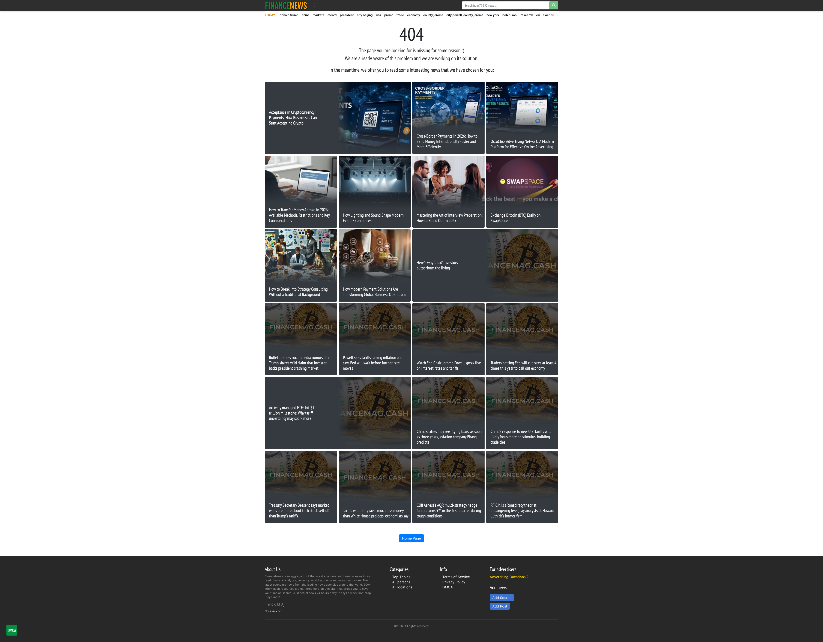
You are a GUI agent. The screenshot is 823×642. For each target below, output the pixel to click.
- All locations (401, 587)
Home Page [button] (411, 538)
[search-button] (553, 5)
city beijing (365, 15)
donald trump (289, 15)
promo (388, 15)
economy (413, 15)
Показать (271, 611)
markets (318, 15)
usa (378, 15)
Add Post (499, 606)
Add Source (501, 597)
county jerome (433, 15)
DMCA (447, 587)
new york (493, 15)
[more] (315, 5)
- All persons (400, 582)
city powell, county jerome (464, 15)
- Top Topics (400, 577)
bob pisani (509, 15)
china (305, 15)
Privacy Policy (453, 582)
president (347, 15)
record (332, 15)
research (527, 15)
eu (538, 15)
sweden (548, 15)
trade (400, 15)
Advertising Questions (508, 577)
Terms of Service (456, 577)
